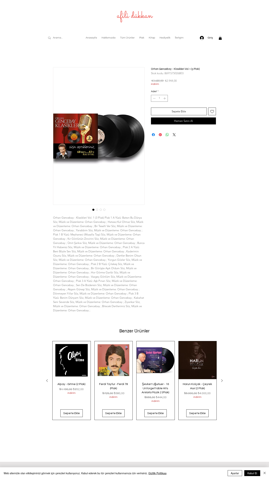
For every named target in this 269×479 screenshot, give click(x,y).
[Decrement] (154, 99)
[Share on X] (174, 135)
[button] (220, 38)
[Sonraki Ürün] (222, 381)
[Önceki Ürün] (47, 381)
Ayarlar (235, 473)
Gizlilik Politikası (157, 473)
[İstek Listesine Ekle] (212, 112)
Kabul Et (252, 473)
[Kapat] (264, 473)
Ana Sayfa (60, 54)
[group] (134, 381)
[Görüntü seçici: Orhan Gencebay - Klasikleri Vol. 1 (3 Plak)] (93, 210)
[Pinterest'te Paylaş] (160, 135)
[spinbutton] (159, 99)
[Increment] (165, 99)
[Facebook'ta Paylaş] (153, 135)
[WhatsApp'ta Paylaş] (167, 135)
